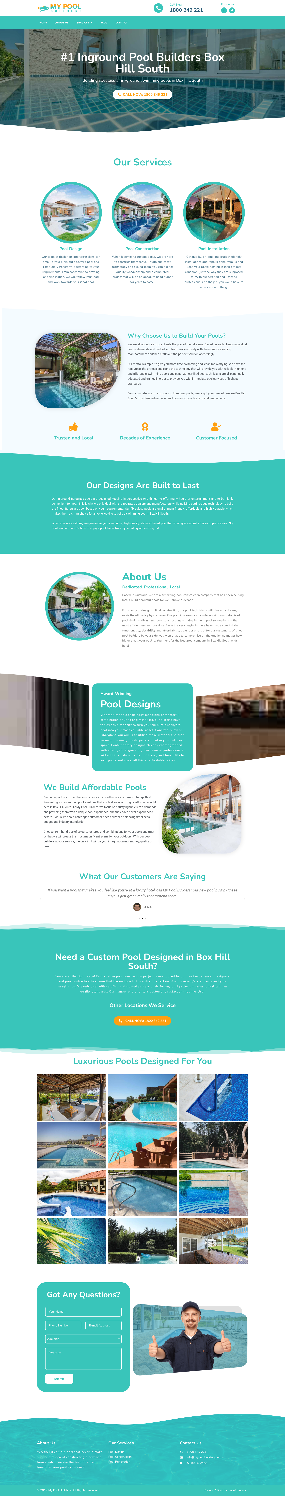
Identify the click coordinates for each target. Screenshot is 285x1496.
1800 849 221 (186, 10)
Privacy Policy (213, 1490)
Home (43, 22)
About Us (61, 22)
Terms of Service (235, 1490)
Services (83, 22)
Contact (122, 22)
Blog (103, 22)
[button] (40, 899)
